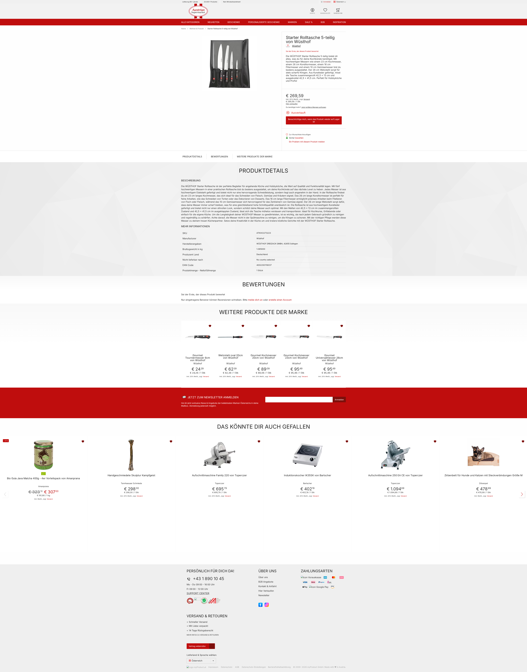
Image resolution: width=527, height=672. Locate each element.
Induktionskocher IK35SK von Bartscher (307, 475)
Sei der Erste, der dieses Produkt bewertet (302, 51)
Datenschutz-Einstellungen (254, 667)
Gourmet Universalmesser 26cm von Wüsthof (329, 358)
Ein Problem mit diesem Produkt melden (307, 141)
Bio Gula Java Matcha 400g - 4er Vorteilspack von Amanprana (43, 478)
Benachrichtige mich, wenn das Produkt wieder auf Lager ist (314, 120)
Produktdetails (192, 156)
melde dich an (255, 299)
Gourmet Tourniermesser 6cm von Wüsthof (197, 358)
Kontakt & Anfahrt (267, 586)
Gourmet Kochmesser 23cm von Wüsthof (296, 356)
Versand (306, 99)
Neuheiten (213, 22)
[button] (210, 326)
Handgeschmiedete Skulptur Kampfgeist (131, 475)
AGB (237, 667)
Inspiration (339, 22)
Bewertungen (219, 156)
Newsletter (263, 595)
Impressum (213, 667)
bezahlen (299, 138)
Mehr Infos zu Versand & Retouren (203, 635)
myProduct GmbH (315, 667)
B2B (323, 22)
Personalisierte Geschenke (264, 22)
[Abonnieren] (339, 399)
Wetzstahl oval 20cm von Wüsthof (230, 356)
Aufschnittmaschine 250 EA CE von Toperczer (395, 475)
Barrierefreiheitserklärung (279, 667)
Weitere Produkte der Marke (255, 156)
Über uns (263, 577)
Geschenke (233, 22)
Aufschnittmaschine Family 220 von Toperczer (219, 475)
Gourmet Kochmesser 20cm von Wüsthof (263, 356)
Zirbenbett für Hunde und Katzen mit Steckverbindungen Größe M (483, 475)
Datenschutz (226, 667)
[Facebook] (260, 604)
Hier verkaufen (292, 104)
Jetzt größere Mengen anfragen (313, 107)
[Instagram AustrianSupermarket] (267, 604)
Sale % (309, 22)
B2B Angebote (265, 581)
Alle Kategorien (190, 22)
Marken (292, 22)
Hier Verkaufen (266, 590)
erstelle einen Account (280, 299)
